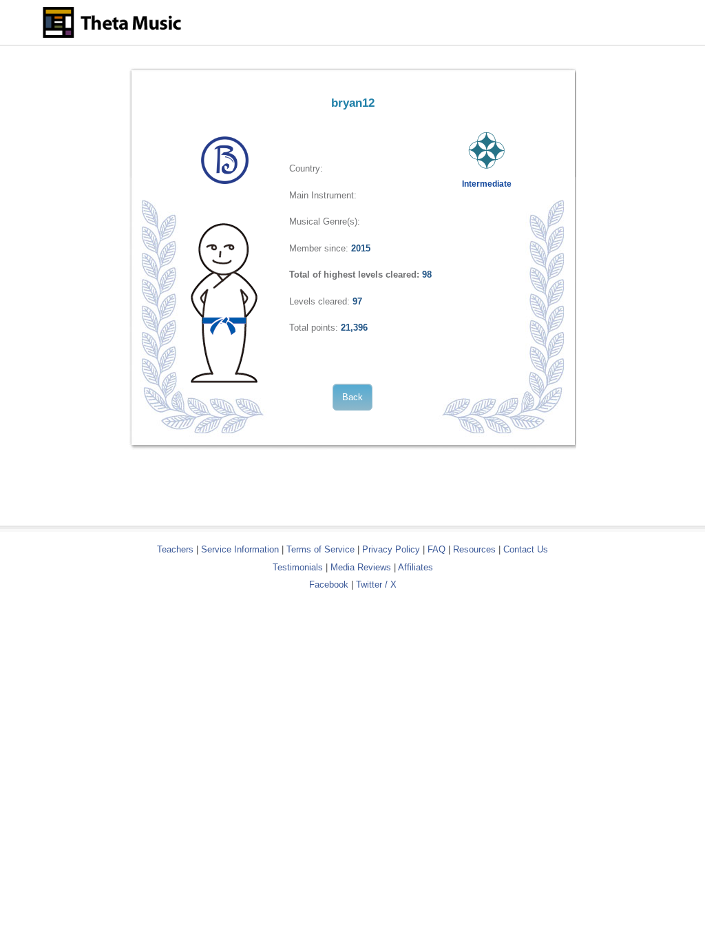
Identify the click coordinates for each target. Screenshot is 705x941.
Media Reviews (360, 567)
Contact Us (525, 549)
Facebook (328, 584)
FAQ (436, 549)
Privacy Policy (391, 549)
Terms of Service (320, 549)
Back (352, 397)
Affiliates (415, 567)
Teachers (176, 549)
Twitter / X (376, 584)
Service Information (240, 549)
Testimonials (298, 567)
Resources (474, 549)
